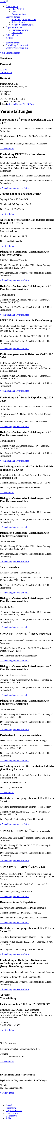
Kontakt (9, 38)
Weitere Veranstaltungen (23, 24)
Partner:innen (12, 1113)
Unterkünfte (17, 32)
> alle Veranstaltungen (10, 53)
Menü (3, 1)
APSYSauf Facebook (6, 71)
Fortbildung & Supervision (24, 19)
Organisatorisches (14, 27)
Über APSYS (12, 6)
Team (14, 11)
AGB (8, 1118)
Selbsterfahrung (19, 22)
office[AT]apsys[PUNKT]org (20, 104)
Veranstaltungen (13, 17)
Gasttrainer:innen (19, 14)
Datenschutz (11, 1115)
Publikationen (12, 35)
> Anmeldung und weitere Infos (14, 188)
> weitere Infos (7, 148)
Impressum (11, 1108)
